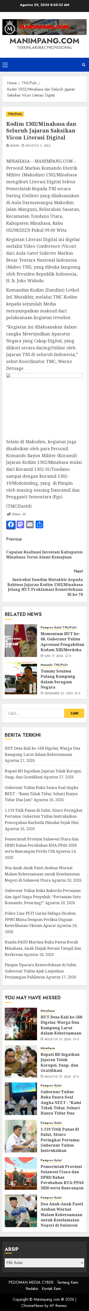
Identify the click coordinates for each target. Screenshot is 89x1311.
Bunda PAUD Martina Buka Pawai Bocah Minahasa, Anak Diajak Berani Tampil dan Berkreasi (43, 948)
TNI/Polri (15, 114)
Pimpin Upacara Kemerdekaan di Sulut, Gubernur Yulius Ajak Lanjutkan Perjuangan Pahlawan (41, 971)
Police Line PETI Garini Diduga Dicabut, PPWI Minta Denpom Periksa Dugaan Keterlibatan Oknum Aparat (40, 919)
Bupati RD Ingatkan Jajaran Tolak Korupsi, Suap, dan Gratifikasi (60, 1062)
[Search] (84, 64)
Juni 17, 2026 (54, 656)
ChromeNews (32, 1305)
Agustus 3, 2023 (38, 146)
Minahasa (48, 1011)
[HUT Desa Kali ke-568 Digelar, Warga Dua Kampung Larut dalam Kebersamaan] (21, 1024)
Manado (47, 665)
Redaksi (32, 1288)
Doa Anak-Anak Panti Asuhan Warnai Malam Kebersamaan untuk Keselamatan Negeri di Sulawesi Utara (42, 874)
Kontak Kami (51, 1288)
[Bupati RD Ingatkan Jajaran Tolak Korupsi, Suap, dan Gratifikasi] (21, 1061)
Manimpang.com (44, 40)
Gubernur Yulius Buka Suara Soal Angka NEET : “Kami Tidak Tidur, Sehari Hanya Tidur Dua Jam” (41, 793)
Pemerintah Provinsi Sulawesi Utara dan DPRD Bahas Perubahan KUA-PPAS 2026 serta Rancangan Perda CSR (42, 845)
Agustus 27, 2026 (58, 1039)
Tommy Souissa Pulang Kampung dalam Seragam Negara (58, 679)
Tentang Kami (67, 1282)
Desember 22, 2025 (59, 694)
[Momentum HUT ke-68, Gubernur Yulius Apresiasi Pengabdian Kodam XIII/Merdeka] (21, 640)
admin (14, 146)
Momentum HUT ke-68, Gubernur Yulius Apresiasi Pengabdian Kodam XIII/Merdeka (62, 641)
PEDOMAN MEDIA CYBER (31, 1282)
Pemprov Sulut (51, 628)
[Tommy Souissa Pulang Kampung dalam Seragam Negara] (21, 678)
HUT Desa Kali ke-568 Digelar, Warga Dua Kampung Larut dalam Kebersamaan (61, 1025)
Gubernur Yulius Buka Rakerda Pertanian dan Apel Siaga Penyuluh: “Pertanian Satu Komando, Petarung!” (43, 896)
